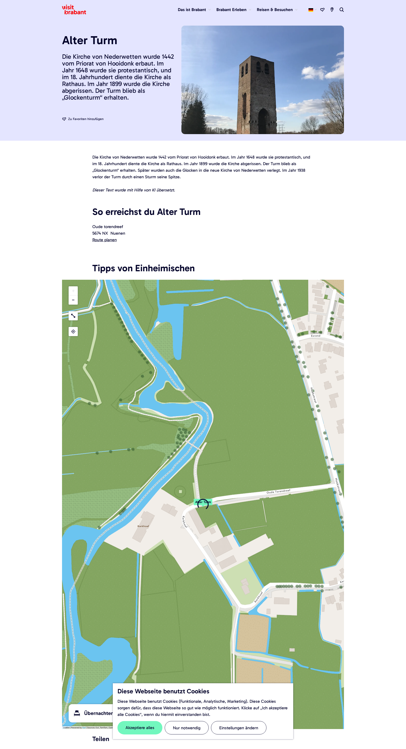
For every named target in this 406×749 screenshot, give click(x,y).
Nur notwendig (186, 727)
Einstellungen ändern (238, 727)
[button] (203, 504)
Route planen (104, 239)
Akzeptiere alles (139, 727)
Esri (84, 727)
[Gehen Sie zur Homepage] (77, 10)
